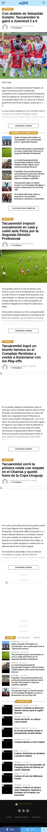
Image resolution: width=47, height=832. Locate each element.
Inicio (9, 817)
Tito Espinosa (17, 28)
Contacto (36, 817)
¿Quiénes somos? (21, 817)
